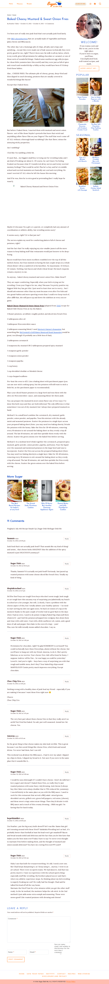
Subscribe (80, 4)
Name (11, 952)
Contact (61, 974)
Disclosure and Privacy (54, 976)
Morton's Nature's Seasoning (49, 329)
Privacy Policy (70, 981)
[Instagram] (90, 4)
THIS (59, 306)
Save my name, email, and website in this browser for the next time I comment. (62, 948)
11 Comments (49, 23)
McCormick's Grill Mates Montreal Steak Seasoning (41, 332)
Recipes (29, 4)
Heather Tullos (14, 23)
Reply (67, 539)
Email (33, 952)
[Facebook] (95, 4)
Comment (13, 919)
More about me (88, 68)
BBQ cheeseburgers (19, 39)
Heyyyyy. (20, 4)
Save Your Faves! (35, 974)
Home (11, 4)
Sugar (14, 15)
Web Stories (84, 974)
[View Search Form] (100, 4)
